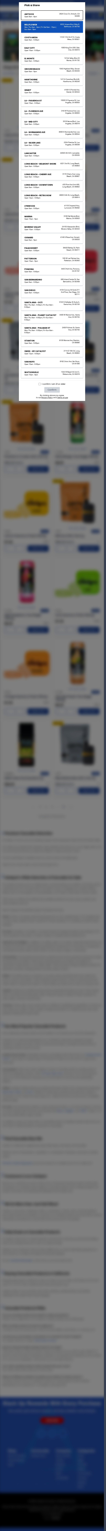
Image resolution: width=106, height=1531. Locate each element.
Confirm (52, 389)
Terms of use (62, 397)
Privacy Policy (47, 397)
